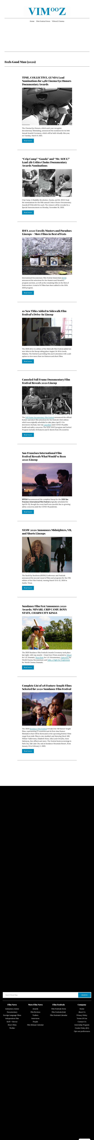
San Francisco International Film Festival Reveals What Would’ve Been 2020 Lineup (44, 456)
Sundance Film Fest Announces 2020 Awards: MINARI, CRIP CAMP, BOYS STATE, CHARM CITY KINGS (44, 609)
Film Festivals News (58, 1009)
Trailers (35, 1015)
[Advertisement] (47, 37)
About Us (81, 1012)
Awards (35, 1009)
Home (32, 21)
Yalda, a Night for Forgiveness (58, 660)
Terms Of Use (82, 1018)
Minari (69, 655)
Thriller (12, 1028)
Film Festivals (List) (59, 1012)
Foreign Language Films (12, 1015)
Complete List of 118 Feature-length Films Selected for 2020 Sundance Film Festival (47, 687)
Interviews (35, 1018)
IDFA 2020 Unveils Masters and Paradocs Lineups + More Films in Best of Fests (47, 232)
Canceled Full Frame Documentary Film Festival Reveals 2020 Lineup (46, 381)
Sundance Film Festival (38, 729)
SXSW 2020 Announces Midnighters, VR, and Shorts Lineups (47, 531)
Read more (28, 141)
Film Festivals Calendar (58, 1015)
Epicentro (65, 657)
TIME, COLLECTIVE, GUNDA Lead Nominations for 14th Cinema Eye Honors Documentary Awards (46, 81)
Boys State (40, 657)
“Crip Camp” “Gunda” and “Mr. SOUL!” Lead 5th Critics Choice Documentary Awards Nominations (46, 162)
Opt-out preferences (82, 1031)
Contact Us (82, 1022)
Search (84, 995)
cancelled (47, 425)
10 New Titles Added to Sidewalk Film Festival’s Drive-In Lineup (44, 312)
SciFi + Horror (12, 1022)
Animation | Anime (12, 1009)
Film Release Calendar (35, 1025)
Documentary (12, 1012)
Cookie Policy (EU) (82, 1028)
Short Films (12, 1025)
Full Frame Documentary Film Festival (39, 417)
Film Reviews (35, 1012)
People (35, 1022)
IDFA (64, 278)
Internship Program (81, 1025)
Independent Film (12, 1018)
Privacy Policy (82, 1015)
